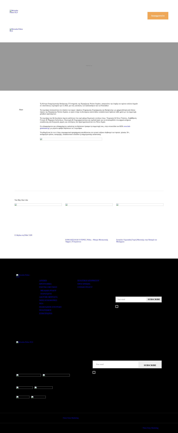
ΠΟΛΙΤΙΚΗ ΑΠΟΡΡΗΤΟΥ (88, 281)
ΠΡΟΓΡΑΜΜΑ (45, 284)
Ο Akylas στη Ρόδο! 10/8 (23, 235)
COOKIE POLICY (85, 287)
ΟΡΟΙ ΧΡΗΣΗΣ (83, 284)
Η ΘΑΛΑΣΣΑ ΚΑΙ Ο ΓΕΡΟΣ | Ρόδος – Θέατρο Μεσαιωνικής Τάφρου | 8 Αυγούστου (86, 241)
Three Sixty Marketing (70, 418)
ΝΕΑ (41, 304)
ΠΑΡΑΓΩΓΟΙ (45, 294)
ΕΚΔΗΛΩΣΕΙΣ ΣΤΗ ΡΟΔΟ (50, 307)
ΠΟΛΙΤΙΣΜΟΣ (45, 310)
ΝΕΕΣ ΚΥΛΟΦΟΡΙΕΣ (48, 300)
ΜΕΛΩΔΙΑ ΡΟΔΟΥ (48, 290)
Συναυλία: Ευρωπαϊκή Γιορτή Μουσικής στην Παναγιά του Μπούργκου (136, 241)
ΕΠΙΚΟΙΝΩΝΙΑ (45, 313)
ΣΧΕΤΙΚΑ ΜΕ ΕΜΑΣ (48, 287)
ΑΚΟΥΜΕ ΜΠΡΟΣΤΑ (48, 297)
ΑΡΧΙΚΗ (43, 281)
